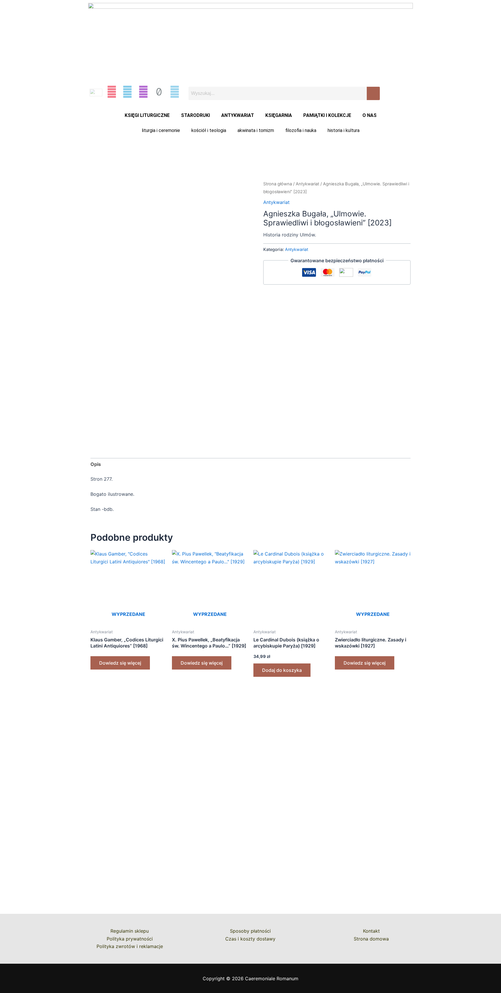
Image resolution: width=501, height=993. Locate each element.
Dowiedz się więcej (120, 663)
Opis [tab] (95, 464)
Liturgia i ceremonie (161, 130)
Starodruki (195, 115)
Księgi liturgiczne (147, 115)
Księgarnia (278, 115)
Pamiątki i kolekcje (327, 115)
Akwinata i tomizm (255, 130)
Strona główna (277, 184)
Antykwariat (237, 115)
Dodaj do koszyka (282, 670)
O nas (369, 115)
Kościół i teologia (208, 130)
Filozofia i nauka (300, 130)
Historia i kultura (344, 130)
